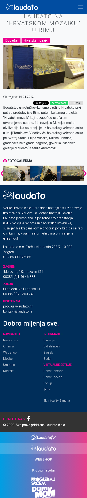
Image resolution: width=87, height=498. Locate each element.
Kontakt (8, 371)
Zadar (48, 358)
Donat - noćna (53, 377)
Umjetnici (9, 364)
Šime (47, 389)
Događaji (11, 40)
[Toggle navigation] (80, 7)
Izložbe (7, 358)
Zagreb (48, 352)
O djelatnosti (52, 346)
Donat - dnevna (53, 371)
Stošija (48, 383)
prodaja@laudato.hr (18, 306)
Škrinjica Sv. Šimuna (57, 400)
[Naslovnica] (23, 7)
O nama (8, 346)
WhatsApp (60, 103)
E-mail (77, 103)
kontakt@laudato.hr (17, 311)
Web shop (10, 352)
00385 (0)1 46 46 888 (19, 277)
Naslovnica (10, 340)
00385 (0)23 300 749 (18, 294)
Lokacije (49, 340)
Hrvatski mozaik (36, 40)
